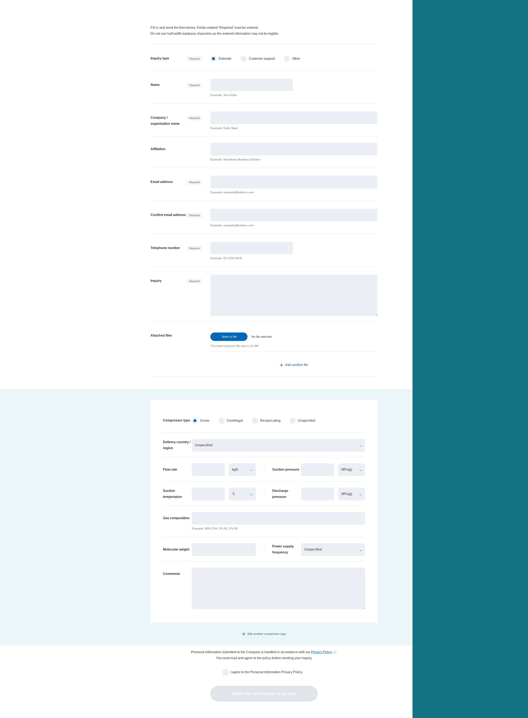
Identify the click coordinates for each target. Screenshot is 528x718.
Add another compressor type (266, 633)
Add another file (296, 365)
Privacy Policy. (321, 652)
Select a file (229, 336)
